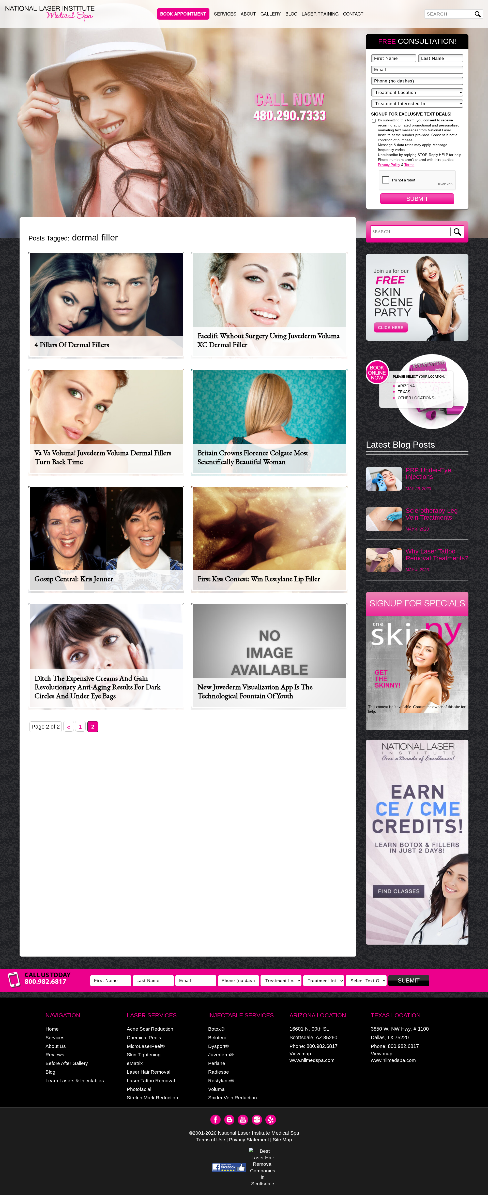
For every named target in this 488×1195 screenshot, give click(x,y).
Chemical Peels (144, 1037)
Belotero (217, 1037)
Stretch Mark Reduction (152, 1097)
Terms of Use (210, 1139)
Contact (353, 13)
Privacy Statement (249, 1139)
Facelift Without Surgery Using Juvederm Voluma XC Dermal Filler (268, 340)
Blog (291, 13)
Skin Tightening (144, 1054)
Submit (417, 198)
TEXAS (404, 392)
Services (225, 13)
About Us (55, 1046)
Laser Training (320, 13)
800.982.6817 (322, 1046)
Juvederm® (221, 1054)
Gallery (271, 13)
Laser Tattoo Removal (151, 1080)
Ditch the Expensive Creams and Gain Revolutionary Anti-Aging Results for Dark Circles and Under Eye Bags (97, 686)
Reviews (54, 1054)
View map (300, 1053)
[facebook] (229, 1167)
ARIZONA (406, 386)
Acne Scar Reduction (150, 1029)
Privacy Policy (389, 165)
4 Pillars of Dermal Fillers (72, 344)
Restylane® (221, 1080)
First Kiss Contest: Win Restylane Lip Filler (258, 579)
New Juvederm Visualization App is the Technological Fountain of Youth (255, 691)
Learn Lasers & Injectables (74, 1080)
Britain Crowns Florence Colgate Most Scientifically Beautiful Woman (252, 457)
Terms (409, 165)
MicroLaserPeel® (146, 1046)
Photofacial (139, 1089)
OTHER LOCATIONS (416, 398)
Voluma (216, 1089)
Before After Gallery (66, 1063)
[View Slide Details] (417, 842)
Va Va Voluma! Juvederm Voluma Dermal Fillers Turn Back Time (103, 457)
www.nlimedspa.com (311, 1060)
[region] (417, 845)
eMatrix (135, 1063)
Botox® (216, 1029)
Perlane (216, 1063)
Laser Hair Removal (148, 1072)
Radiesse (218, 1072)
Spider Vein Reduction (232, 1097)
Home (52, 1029)
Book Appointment (183, 14)
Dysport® (218, 1046)
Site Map (282, 1139)
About (248, 13)
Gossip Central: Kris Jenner (74, 579)
